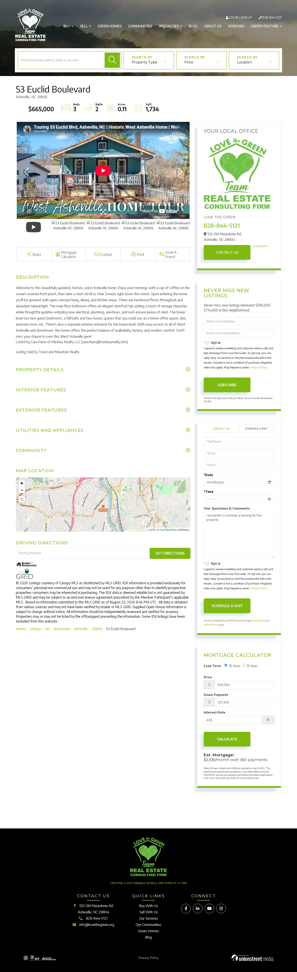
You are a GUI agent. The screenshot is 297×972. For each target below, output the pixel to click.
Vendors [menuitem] (236, 26)
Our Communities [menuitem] (148, 924)
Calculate (227, 739)
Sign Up (246, 17)
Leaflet (151, 529)
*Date (208, 475)
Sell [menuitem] (84, 26)
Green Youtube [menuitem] (265, 26)
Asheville (81, 629)
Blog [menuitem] (193, 26)
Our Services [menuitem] (148, 918)
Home (20, 629)
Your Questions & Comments (227, 508)
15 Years (252, 666)
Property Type (144, 62)
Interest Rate (214, 712)
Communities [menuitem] (140, 26)
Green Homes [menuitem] (110, 26)
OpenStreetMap (168, 529)
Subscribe (227, 385)
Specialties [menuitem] (169, 26)
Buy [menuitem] (66, 26)
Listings (35, 629)
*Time (209, 491)
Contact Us (227, 252)
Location (244, 62)
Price (188, 62)
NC (47, 629)
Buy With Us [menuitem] (148, 906)
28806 (97, 629)
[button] (112, 60)
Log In (233, 17)
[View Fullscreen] (21, 499)
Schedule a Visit (256, 428)
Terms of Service (211, 624)
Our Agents (260, 246)
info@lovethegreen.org (96, 924)
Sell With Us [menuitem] (148, 912)
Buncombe (62, 629)
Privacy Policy (258, 367)
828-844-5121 (272, 17)
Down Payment (216, 695)
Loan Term (212, 666)
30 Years (234, 666)
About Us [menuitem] (212, 26)
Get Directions (170, 553)
